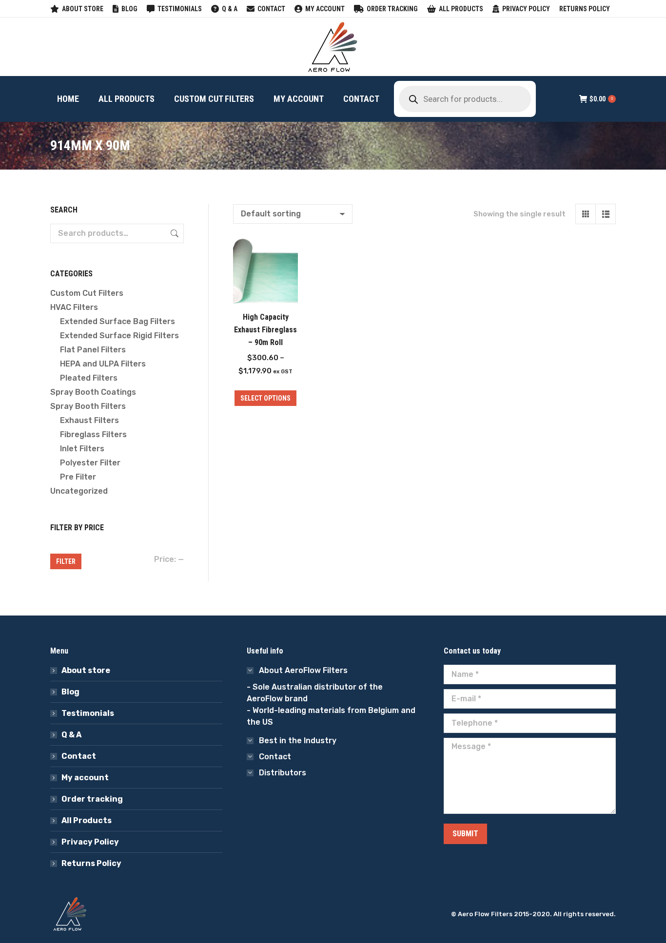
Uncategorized (79, 491)
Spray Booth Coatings (93, 392)
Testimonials (87, 713)
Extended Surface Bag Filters (117, 321)
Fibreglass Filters (93, 434)
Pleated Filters (89, 378)
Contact (78, 756)
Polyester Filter (90, 462)
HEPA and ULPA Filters (103, 363)
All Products (86, 820)
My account (85, 777)
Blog (70, 691)
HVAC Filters (74, 307)
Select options (265, 398)
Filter (66, 561)
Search (173, 233)
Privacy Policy (90, 842)
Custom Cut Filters (86, 293)
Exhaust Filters (89, 420)
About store (85, 670)
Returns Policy (91, 863)
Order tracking (92, 799)
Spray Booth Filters (88, 406)
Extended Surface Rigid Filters (119, 335)
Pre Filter (78, 476)
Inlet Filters (82, 448)
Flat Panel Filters (93, 349)
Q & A (71, 734)
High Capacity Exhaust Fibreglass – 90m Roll (265, 329)
